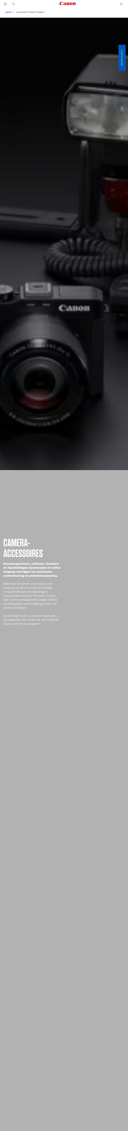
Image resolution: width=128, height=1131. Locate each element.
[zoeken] (13, 4)
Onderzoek (122, 58)
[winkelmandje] (5, 4)
